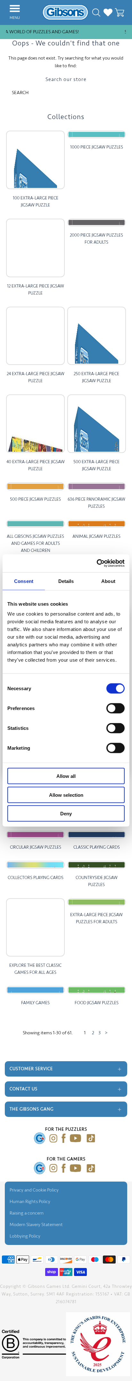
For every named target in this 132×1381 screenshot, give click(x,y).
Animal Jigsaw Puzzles (96, 536)
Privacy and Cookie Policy (34, 1190)
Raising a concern (27, 1213)
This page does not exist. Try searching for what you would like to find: (65, 62)
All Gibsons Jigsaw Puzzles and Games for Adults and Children (35, 543)
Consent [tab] (23, 581)
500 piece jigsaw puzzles (35, 499)
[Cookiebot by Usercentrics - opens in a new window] (97, 563)
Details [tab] (66, 581)
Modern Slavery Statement (36, 1225)
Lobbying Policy (25, 1236)
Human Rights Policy (30, 1202)
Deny (66, 813)
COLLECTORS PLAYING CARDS (35, 877)
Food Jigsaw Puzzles (97, 1002)
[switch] (115, 708)
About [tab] (108, 581)
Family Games (35, 1002)
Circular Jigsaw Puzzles (35, 847)
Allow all (66, 776)
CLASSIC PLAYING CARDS (96, 847)
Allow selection (66, 794)
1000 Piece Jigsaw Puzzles (96, 147)
